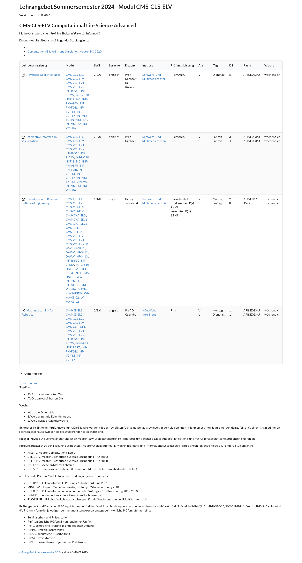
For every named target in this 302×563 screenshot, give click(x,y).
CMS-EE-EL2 (74, 231)
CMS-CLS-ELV (75, 78)
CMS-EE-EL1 (74, 227)
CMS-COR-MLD (76, 326)
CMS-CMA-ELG (76, 215)
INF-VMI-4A (73, 124)
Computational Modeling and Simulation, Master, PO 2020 (64, 51)
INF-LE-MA (82, 273)
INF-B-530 (82, 95)
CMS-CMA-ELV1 (76, 219)
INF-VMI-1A (78, 119)
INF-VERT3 (73, 285)
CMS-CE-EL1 (74, 199)
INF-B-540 (73, 99)
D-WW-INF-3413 (77, 256)
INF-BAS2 (81, 343)
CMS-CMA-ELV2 (76, 223)
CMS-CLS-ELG (75, 74)
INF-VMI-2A (79, 182)
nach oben (30, 383)
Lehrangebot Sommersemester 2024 (40, 552)
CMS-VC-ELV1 (75, 83)
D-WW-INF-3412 (77, 252)
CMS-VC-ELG (74, 236)
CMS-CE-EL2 (74, 203)
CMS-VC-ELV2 (75, 87)
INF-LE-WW (74, 277)
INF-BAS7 (73, 347)
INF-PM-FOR (74, 281)
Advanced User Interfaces (43, 74)
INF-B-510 (72, 91)
